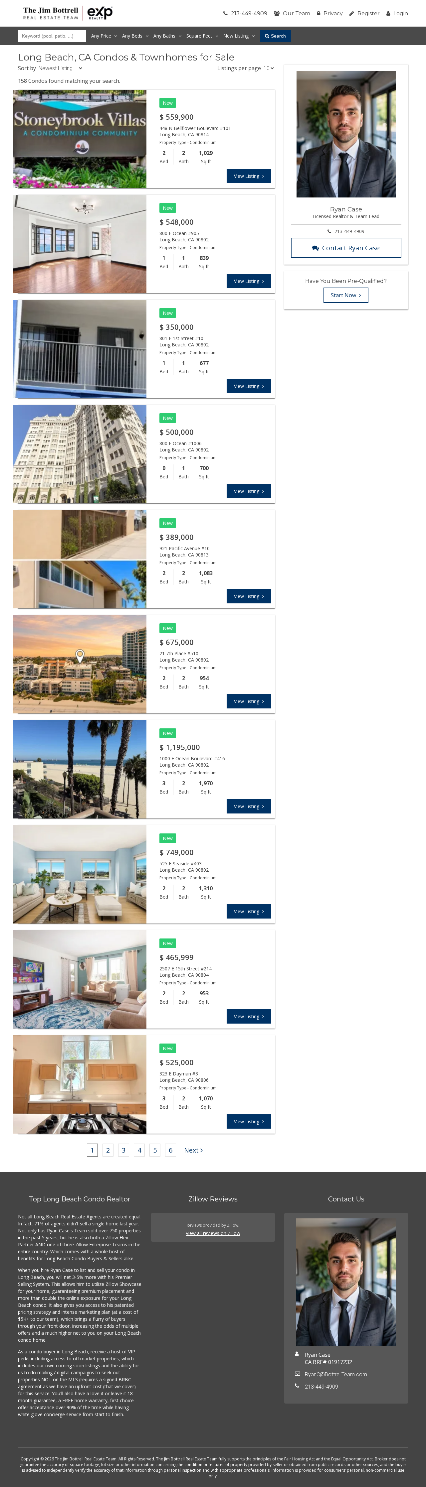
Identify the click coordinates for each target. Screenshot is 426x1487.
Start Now (344, 295)
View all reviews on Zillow (213, 1233)
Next (191, 1150)
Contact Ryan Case (351, 247)
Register (368, 13)
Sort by (27, 68)
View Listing (247, 176)
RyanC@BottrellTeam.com (336, 1374)
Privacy (333, 13)
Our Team (296, 13)
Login (400, 13)
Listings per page (239, 68)
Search (278, 36)
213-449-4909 (249, 13)
